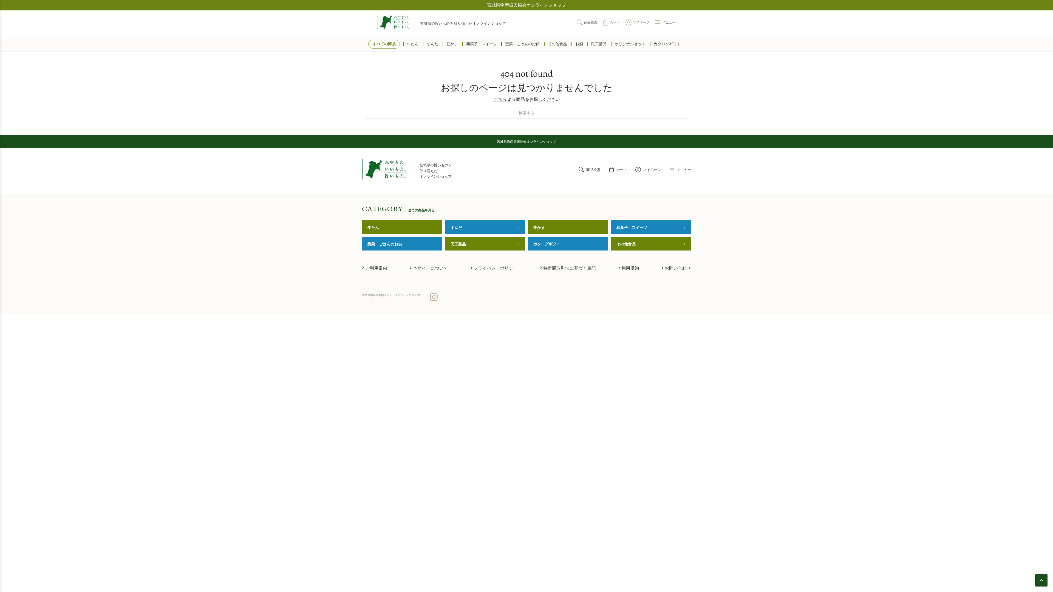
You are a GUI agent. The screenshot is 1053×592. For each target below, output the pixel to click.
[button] (665, 22)
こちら (499, 99)
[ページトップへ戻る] (1041, 580)
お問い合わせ (676, 267)
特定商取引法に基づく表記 (568, 267)
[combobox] (526, 113)
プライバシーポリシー (493, 267)
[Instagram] (434, 297)
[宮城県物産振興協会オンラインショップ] (395, 22)
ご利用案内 (374, 267)
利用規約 (628, 267)
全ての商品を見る (422, 210)
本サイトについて (429, 267)
